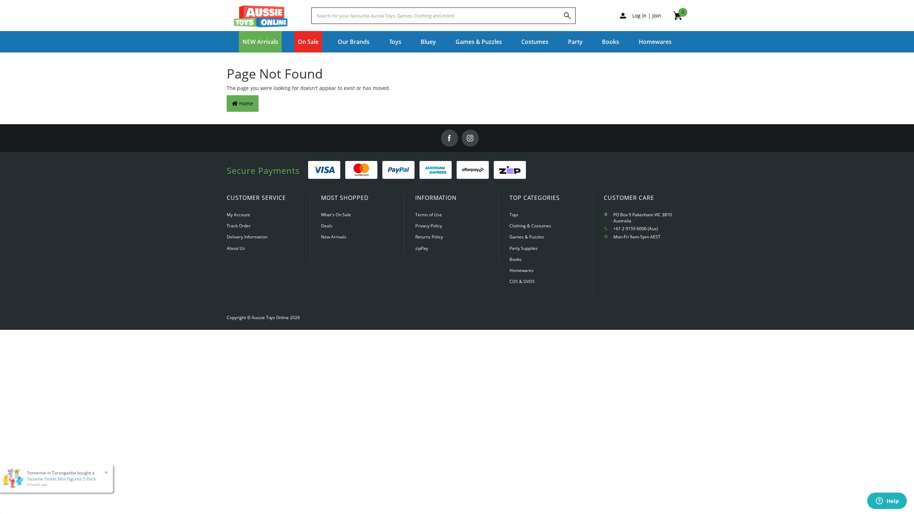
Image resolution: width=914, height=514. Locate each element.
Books (610, 42)
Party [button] (575, 42)
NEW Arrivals (260, 42)
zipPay (421, 248)
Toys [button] (395, 42)
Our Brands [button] (354, 42)
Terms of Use (428, 215)
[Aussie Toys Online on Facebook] (449, 138)
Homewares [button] (655, 42)
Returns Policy (429, 237)
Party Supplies (523, 248)
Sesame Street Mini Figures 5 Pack (56, 479)
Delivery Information (247, 237)
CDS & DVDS (522, 281)
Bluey (428, 42)
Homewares (521, 270)
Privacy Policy (428, 226)
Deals (326, 226)
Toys (513, 215)
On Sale (308, 42)
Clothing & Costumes (530, 226)
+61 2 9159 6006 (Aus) (635, 229)
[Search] (567, 15)
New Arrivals (333, 237)
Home (245, 103)
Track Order (239, 226)
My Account (238, 215)
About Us (236, 248)
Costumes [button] (534, 42)
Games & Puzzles (526, 237)
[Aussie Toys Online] (260, 16)
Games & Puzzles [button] (479, 42)
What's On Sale (336, 215)
